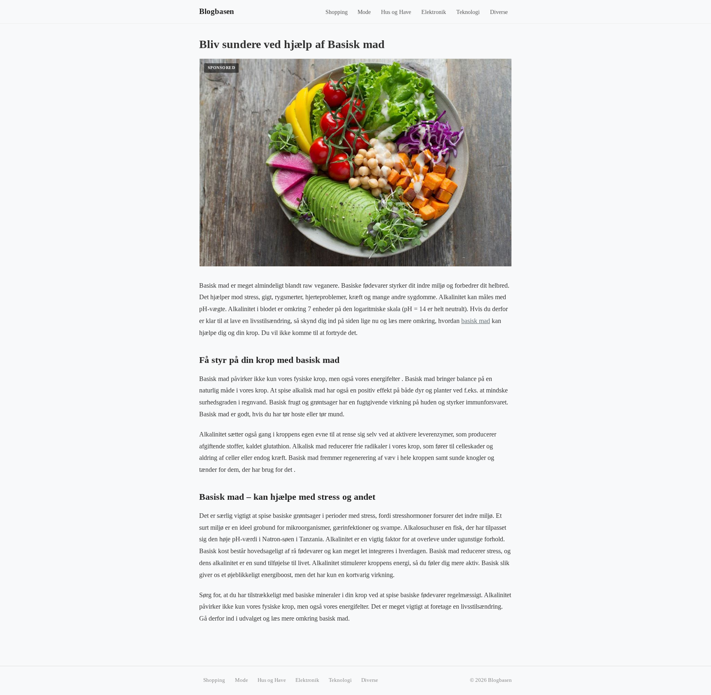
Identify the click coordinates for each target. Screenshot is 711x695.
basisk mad (475, 320)
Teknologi (468, 12)
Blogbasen (216, 11)
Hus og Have (396, 12)
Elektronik (433, 12)
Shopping (336, 12)
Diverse (499, 12)
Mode (364, 12)
